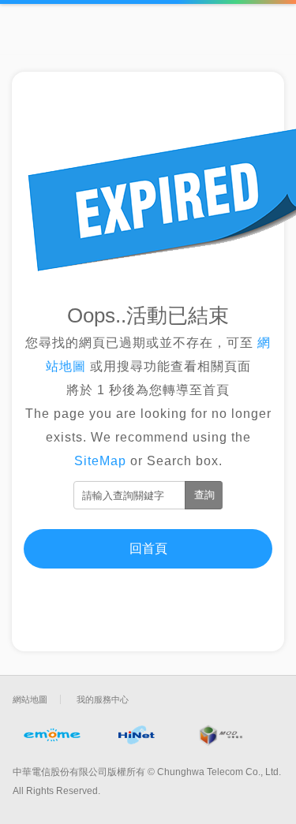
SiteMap (100, 461)
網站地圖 (30, 699)
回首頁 (148, 548)
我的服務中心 (103, 699)
